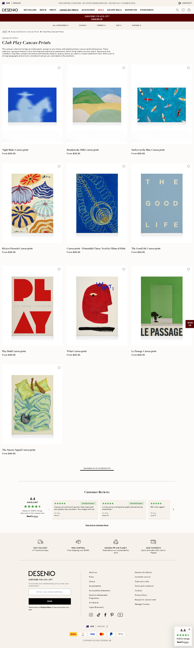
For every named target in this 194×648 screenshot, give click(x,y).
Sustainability (95, 586)
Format (100, 25)
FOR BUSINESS (147, 10)
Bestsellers (30, 10)
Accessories (88, 10)
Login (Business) (96, 607)
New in (43, 10)
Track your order (142, 581)
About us (93, 572)
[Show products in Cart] (189, 10)
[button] (183, 636)
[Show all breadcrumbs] (5, 32)
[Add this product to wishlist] (59, 68)
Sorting (135, 25)
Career (92, 581)
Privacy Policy (45, 607)
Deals (101, 10)
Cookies (138, 590)
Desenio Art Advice (143, 572)
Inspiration (131, 10)
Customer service (143, 577)
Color (82, 25)
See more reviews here (97, 525)
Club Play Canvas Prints (53, 32)
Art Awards (94, 603)
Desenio (104, 640)
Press (91, 577)
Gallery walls (114, 10)
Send (49, 601)
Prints (53, 10)
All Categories (60, 25)
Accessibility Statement (99, 590)
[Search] (177, 10)
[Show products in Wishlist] (183, 10)
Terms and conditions (144, 586)
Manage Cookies (142, 604)
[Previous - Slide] (49, 509)
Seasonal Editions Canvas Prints (25, 32)
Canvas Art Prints (69, 10)
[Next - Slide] (173, 509)
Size (118, 25)
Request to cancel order (145, 600)
